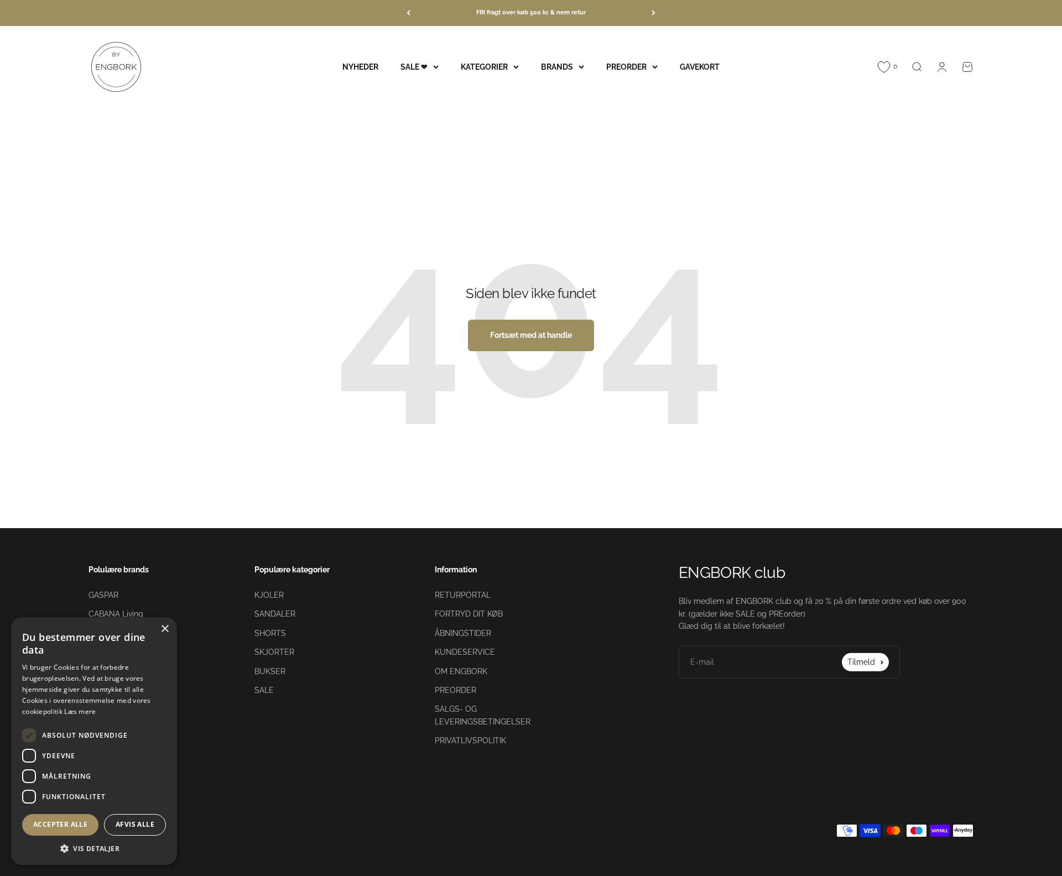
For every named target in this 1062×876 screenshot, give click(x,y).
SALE (264, 690)
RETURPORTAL (463, 595)
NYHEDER (360, 66)
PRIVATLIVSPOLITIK (470, 740)
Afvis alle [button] (135, 824)
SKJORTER (274, 652)
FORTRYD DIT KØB (469, 613)
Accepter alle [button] (60, 824)
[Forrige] (408, 13)
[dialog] (94, 741)
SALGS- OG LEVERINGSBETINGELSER (482, 715)
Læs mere (80, 711)
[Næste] (653, 13)
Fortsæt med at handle (531, 335)
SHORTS (270, 633)
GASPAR (103, 595)
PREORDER (626, 66)
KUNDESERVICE (465, 652)
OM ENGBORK (461, 671)
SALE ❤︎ (414, 66)
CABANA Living (115, 613)
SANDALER (274, 613)
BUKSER (269, 671)
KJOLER (269, 595)
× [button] (164, 629)
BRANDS (557, 66)
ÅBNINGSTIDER (463, 633)
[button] (94, 848)
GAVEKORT (700, 66)
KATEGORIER (484, 66)
